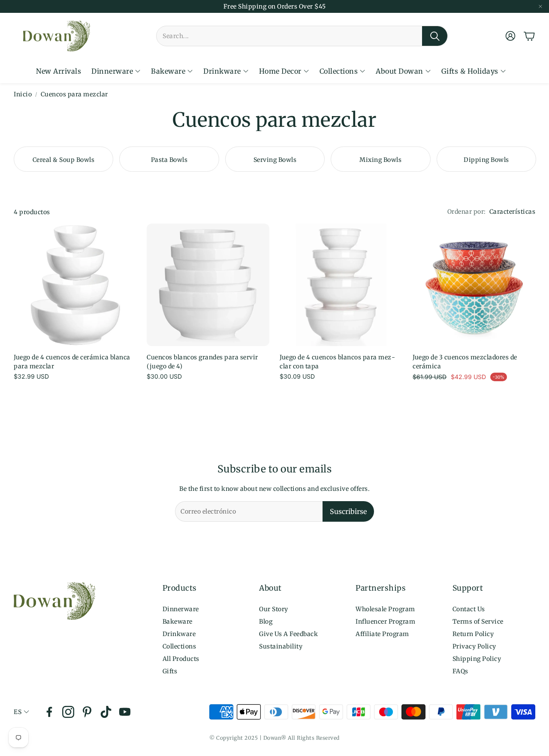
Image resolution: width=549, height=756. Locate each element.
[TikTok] (106, 712)
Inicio (23, 94)
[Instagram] (68, 712)
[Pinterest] (87, 712)
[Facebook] (49, 712)
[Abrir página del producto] (75, 285)
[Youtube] (125, 712)
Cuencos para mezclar (74, 94)
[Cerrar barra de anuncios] (540, 6)
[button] (302, 36)
